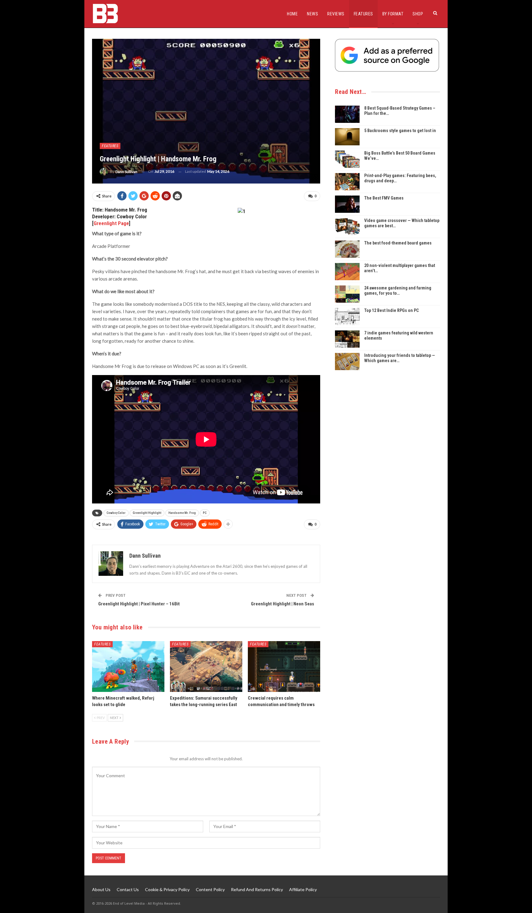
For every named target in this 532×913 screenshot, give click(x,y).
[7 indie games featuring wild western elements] (347, 339)
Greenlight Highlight (147, 513)
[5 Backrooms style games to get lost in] (347, 136)
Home (292, 13)
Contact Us (128, 889)
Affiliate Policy (303, 889)
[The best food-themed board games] (347, 249)
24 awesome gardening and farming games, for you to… (397, 290)
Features (363, 13)
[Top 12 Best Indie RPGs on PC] (347, 316)
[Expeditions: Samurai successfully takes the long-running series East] (206, 666)
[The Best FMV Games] (347, 204)
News (312, 13)
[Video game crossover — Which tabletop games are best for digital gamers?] (347, 226)
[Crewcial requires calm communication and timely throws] (284, 666)
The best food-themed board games (398, 242)
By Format (393, 13)
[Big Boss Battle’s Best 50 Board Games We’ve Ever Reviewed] (347, 159)
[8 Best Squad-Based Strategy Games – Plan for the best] (347, 114)
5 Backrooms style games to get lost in (400, 130)
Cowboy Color (116, 513)
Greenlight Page (111, 223)
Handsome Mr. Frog (182, 513)
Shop (418, 13)
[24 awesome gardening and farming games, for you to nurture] (347, 294)
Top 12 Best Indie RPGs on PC (391, 310)
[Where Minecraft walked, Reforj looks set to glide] (128, 666)
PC (205, 513)
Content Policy (210, 889)
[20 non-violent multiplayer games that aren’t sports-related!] (347, 271)
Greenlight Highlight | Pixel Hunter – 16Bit (139, 604)
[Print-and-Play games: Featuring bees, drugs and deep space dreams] (347, 181)
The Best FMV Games (384, 198)
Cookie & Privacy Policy (167, 889)
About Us (101, 889)
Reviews (336, 13)
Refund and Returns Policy (257, 889)
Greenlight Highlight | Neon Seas (282, 604)
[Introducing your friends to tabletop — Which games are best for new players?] (347, 361)
